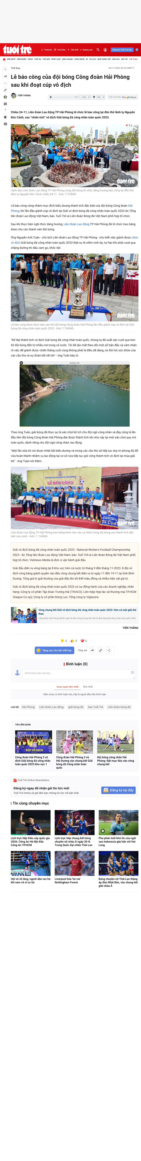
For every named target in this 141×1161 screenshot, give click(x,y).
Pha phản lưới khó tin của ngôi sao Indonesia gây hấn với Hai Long (117, 841)
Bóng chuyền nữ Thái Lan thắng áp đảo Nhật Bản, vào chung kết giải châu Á (118, 882)
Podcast (48, 50)
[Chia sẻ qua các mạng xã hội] (109, 650)
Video (30, 59)
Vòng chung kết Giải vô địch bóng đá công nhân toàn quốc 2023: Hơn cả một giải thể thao (87, 611)
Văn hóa (116, 59)
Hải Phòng (28, 707)
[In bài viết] (5, 124)
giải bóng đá (75, 707)
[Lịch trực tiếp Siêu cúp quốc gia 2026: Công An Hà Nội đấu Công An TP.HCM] (31, 822)
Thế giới (46, 59)
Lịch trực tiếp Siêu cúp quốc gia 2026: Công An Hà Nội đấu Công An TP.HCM (30, 841)
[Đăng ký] (118, 790)
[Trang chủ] (4, 59)
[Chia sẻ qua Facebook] (92, 650)
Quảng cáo (88, 50)
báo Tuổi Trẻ (95, 707)
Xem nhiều (21, 59)
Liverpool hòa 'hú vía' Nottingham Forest (67, 880)
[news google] (122, 97)
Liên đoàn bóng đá (119, 707)
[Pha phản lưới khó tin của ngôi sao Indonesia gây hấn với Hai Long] (118, 822)
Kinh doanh (67, 59)
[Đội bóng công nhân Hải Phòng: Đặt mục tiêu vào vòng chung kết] (115, 742)
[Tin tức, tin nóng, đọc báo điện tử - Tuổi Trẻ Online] (17, 50)
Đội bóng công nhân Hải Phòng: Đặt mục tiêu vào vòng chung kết (115, 761)
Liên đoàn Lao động (76, 224)
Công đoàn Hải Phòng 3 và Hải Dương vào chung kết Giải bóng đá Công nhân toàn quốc (74, 762)
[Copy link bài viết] (100, 650)
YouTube (61, 50)
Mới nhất (11, 59)
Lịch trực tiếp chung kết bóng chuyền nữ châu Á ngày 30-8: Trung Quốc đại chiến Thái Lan (73, 841)
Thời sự (37, 59)
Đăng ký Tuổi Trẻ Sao (122, 50)
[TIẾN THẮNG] (13, 95)
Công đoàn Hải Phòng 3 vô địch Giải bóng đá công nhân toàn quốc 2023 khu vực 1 (32, 761)
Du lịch (92, 59)
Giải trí (124, 59)
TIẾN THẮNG (24, 95)
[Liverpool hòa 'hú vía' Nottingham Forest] (74, 863)
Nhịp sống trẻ (104, 59)
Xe (87, 59)
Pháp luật (56, 59)
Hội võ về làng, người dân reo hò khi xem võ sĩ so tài (30, 880)
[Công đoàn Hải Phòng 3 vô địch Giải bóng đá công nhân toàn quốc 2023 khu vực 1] (33, 742)
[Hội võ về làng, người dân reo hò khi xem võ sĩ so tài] (31, 863)
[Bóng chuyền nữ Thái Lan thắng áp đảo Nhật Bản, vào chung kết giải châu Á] (118, 863)
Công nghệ (79, 59)
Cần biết (74, 50)
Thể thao (133, 59)
